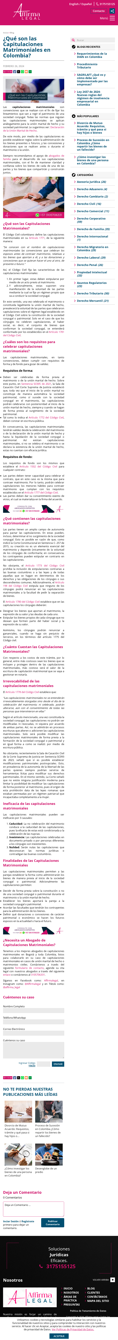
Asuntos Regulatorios (92, 284)
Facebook (14, 71)
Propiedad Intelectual (92, 273)
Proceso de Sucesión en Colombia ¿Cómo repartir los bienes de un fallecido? (48, 1131)
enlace (7, 974)
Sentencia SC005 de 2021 (36, 384)
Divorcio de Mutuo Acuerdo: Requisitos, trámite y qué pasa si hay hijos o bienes (91, 127)
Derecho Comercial (93, 211)
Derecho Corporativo (91, 220)
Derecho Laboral (91, 257)
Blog (12, 32)
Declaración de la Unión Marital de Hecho (33, 129)
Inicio (5, 32)
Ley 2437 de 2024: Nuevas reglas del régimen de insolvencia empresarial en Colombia (93, 98)
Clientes (93, 1292)
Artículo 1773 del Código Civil (45, 565)
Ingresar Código (27, 1064)
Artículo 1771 (37, 238)
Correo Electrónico (14, 1029)
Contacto (99, 11)
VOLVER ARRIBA (101, 1279)
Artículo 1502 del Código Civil (38, 466)
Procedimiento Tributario (87, 65)
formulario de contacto (29, 968)
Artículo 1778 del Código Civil (22, 692)
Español (86, 4)
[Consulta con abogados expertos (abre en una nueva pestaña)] (33, 509)
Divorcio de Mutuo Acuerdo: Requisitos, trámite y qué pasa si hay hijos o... (17, 1131)
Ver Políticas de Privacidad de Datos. (73, 1329)
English (74, 4)
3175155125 (107, 4)
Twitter (18, 71)
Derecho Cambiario (92, 196)
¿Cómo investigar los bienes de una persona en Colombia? (18, 1172)
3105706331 (38, 974)
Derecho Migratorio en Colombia (92, 248)
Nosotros (71, 1292)
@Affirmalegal (33, 984)
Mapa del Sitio (98, 1301)
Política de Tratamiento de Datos (88, 1310)
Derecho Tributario (93, 293)
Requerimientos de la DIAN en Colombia (92, 55)
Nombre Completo (14, 1006)
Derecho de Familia (93, 229)
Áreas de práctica (70, 1298)
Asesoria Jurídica (91, 182)
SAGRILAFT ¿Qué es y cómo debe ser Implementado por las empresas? (92, 79)
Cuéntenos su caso (14, 1040)
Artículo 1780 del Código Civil (23, 601)
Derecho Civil (89, 204)
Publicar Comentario (53, 1223)
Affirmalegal (51, 980)
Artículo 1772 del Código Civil (46, 417)
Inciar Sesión (11, 1221)
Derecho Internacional (92, 238)
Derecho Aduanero (92, 189)
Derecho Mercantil (92, 301)
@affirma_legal (11, 987)
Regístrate (28, 1221)
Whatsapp (22, 71)
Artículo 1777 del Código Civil (41, 492)
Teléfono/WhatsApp (14, 1017)
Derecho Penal (90, 265)
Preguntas (72, 1304)
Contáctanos (97, 1297)
